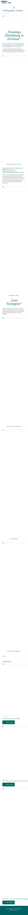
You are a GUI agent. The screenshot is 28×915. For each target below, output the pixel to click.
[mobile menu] (26, 2)
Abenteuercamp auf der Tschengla (11, 718)
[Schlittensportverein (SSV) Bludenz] (6, 2)
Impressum (11, 910)
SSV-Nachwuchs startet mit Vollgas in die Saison (15, 781)
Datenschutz (16, 910)
